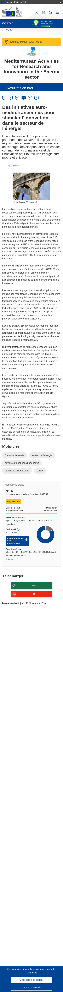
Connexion (36, 12)
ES (17, 98)
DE (4, 98)
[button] (43, 12)
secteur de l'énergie (42, 455)
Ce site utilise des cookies (21, 969)
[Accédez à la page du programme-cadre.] (31, 51)
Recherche (50, 12)
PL (36, 98)
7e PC (9, 30)
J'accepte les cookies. (31, 980)
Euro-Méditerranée (14, 455)
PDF (34, 594)
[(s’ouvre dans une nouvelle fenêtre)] (12, 11)
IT (30, 98)
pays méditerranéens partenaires (22, 463)
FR (23, 98)
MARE (39, 470)
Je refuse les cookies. (31, 987)
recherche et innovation (17, 470)
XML (34, 585)
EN (11, 98)
